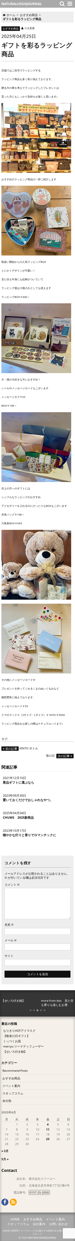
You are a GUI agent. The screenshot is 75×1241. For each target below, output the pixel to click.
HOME (15, 1219)
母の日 (58, 756)
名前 (9, 925)
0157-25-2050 (39, 1192)
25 (48, 1139)
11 (48, 1129)
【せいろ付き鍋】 (15, 1052)
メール (11, 940)
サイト (9, 956)
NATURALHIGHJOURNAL (42, 1237)
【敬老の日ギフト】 (16, 1036)
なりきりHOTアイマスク (19, 1031)
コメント (12, 885)
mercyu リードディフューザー (23, 1046)
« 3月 (5, 1151)
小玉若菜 (29, 28)
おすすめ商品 (10, 28)
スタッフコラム (12, 1093)
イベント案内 (11, 1086)
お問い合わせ (58, 1224)
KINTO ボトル (21, 748)
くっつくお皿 (12, 1041)
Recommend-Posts (15, 1071)
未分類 (6, 1101)
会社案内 (39, 1224)
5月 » (5, 1159)
